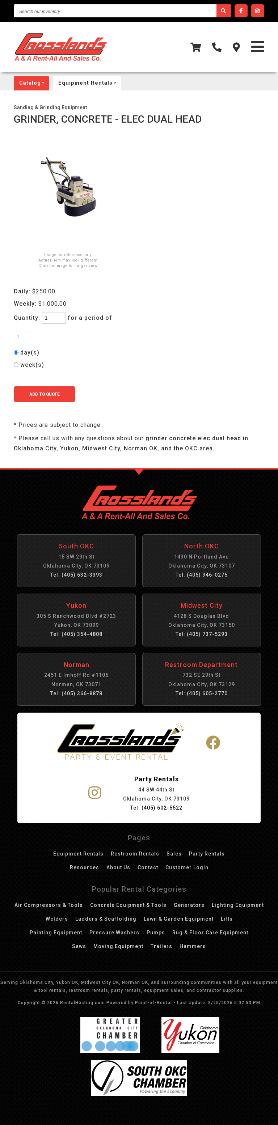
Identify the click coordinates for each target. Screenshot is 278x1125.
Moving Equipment (118, 946)
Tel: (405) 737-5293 (202, 634)
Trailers (161, 946)
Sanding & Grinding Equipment (50, 107)
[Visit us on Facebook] (241, 10)
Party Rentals (207, 854)
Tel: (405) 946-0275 (202, 575)
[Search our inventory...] (223, 10)
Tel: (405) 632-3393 (76, 575)
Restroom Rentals (135, 854)
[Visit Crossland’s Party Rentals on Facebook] (213, 743)
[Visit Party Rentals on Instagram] (94, 793)
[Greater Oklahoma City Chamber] (110, 1051)
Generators (189, 905)
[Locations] (236, 47)
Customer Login (186, 867)
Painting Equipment (56, 932)
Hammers (193, 946)
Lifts (227, 919)
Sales (174, 854)
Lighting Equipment (238, 905)
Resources (84, 867)
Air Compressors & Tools (48, 905)
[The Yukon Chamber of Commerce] (190, 1051)
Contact (148, 867)
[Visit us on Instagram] (257, 10)
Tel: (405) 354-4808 (76, 634)
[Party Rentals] (120, 743)
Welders (57, 919)
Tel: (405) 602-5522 (156, 808)
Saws (79, 946)
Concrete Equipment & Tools (128, 905)
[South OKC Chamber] (139, 1094)
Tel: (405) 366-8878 (76, 693)
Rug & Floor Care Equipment (210, 932)
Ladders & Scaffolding (105, 919)
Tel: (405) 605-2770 (202, 693)
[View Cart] (195, 47)
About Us (118, 867)
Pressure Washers (114, 932)
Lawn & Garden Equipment (179, 919)
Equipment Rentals (78, 854)
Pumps (156, 932)
